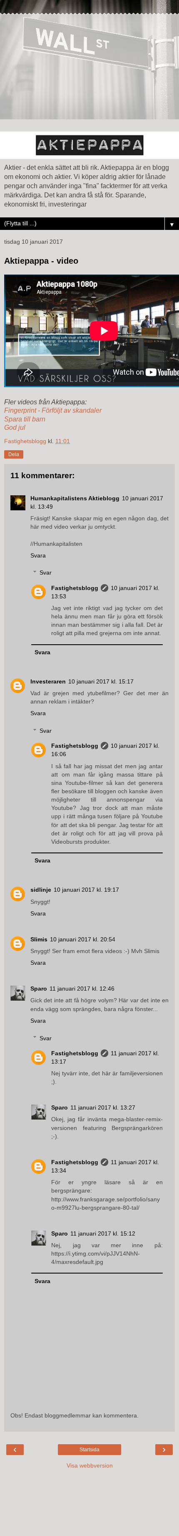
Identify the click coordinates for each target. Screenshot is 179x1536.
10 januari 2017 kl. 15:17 (101, 681)
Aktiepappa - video (41, 260)
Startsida (89, 1450)
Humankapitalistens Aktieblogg (74, 498)
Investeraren (48, 681)
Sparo (38, 988)
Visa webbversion (90, 1465)
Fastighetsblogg (74, 588)
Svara (38, 555)
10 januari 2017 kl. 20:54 (82, 939)
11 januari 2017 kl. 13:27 (102, 1107)
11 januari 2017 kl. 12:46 (82, 988)
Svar (46, 572)
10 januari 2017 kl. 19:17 (86, 889)
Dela (13, 454)
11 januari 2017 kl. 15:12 (102, 1233)
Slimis (38, 939)
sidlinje (40, 889)
